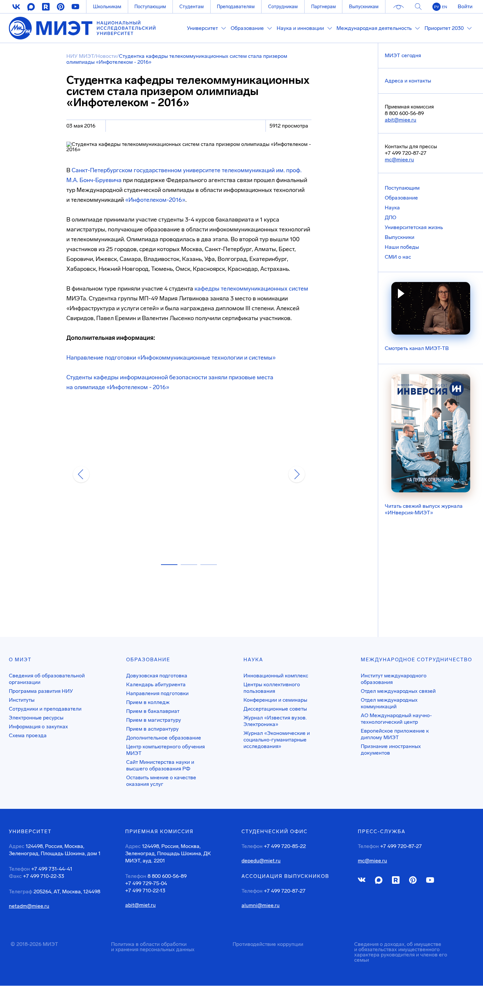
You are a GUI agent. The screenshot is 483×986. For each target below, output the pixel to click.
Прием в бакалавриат (152, 711)
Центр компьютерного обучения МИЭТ (165, 749)
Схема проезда (28, 735)
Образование (401, 198)
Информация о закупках (38, 726)
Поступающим (150, 7)
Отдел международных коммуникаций (389, 703)
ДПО (390, 217)
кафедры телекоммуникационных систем (251, 288)
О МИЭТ (20, 660)
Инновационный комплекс (275, 675)
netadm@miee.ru (29, 906)
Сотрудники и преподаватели (45, 709)
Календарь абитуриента (156, 684)
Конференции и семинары (275, 700)
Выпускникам (364, 7)
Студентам (191, 7)
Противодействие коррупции (268, 944)
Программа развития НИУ (41, 691)
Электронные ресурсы (36, 718)
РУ (436, 7)
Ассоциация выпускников (285, 876)
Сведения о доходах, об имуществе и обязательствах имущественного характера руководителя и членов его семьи (400, 952)
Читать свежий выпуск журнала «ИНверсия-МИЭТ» (424, 509)
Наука (392, 207)
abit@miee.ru (400, 120)
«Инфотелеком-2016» (155, 199)
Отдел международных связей (398, 691)
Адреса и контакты (408, 81)
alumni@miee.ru (261, 905)
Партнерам (323, 7)
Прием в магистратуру (153, 720)
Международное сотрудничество (416, 660)
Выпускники (399, 237)
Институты (21, 700)
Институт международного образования (393, 678)
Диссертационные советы (275, 709)
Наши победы (402, 247)
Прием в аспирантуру (152, 729)
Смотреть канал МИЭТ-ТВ (417, 348)
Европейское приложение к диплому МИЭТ (395, 734)
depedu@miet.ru (261, 860)
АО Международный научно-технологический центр (396, 718)
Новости (106, 56)
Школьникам (107, 7)
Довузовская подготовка (156, 675)
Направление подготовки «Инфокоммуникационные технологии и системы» (171, 357)
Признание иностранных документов (391, 749)
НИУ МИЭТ (80, 56)
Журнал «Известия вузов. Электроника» (275, 721)
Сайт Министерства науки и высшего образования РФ (160, 765)
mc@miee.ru (399, 159)
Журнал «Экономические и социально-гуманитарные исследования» (276, 739)
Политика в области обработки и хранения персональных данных (153, 946)
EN (444, 7)
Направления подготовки (157, 693)
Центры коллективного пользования (271, 687)
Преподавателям (236, 7)
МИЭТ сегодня (403, 55)
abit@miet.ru (140, 905)
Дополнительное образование (163, 738)
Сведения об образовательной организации (47, 678)
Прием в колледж (148, 702)
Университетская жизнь (414, 227)
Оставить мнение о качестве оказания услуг (161, 780)
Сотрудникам (283, 7)
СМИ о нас (398, 257)
